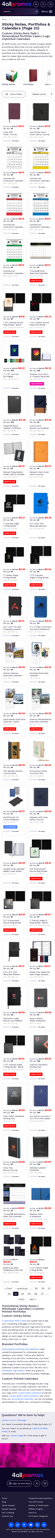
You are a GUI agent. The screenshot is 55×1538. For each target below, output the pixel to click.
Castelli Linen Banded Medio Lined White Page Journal (13, 870)
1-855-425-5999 (39, 1428)
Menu (44, 11)
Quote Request (8, 1505)
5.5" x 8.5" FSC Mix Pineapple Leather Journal (12, 628)
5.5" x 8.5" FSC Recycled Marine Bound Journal (38, 525)
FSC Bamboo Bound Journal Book (12, 772)
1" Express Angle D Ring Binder (11, 525)
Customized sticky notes (14, 1321)
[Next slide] (49, 74)
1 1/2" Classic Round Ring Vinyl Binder (39, 323)
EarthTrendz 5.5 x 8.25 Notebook (11, 818)
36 (35, 1293)
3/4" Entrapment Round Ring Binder (39, 870)
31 (49, 1288)
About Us (32, 1513)
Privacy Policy (29, 1529)
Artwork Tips (7, 1516)
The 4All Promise (36, 1502)
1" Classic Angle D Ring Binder (10, 576)
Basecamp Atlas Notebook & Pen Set (13, 1269)
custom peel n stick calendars (24, 1396)
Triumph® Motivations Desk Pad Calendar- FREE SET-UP (14, 1215)
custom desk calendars (29, 1393)
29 (36, 1288)
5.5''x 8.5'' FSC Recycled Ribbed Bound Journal (11, 973)
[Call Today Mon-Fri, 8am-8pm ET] (35, 4)
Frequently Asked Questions (40, 1498)
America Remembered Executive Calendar (40, 720)
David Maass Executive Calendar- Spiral (14, 720)
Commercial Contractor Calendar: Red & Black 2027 (13, 226)
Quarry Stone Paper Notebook (37, 1019)
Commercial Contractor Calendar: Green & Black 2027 (13, 272)
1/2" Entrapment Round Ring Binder (12, 921)
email (4, 1431)
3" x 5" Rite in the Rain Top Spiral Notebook (40, 628)
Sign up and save (21, 1483)
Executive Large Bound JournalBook (12, 1019)
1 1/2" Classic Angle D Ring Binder (39, 1269)
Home (4, 1498)
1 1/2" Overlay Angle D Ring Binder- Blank (13, 1066)
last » (33, 1299)
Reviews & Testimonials (39, 1505)
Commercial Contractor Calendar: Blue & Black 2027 (40, 226)
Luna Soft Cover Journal (10, 133)
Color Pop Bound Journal (10, 1169)
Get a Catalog (8, 1513)
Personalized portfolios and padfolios (20, 1349)
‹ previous (21, 1288)
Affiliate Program (36, 1509)
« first (8, 1288)
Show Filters (16, 94)
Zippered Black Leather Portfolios (12, 427)
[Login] (43, 4)
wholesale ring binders (13, 1370)
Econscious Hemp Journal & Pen (38, 772)
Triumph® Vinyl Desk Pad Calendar (39, 272)
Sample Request (9, 1509)
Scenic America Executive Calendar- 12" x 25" (13, 674)
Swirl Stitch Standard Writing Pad (13, 1117)
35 (29, 1293)
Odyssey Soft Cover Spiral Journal (39, 818)
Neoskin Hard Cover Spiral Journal (39, 473)
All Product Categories (38, 1516)
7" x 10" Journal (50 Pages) (11, 375)
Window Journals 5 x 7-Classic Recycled (39, 375)
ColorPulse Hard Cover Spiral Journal (40, 133)
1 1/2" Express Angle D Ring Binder (39, 576)
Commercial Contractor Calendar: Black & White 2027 (13, 179)
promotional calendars (23, 1399)
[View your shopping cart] (50, 4)
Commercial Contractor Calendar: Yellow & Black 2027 (40, 179)
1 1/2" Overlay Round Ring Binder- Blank (13, 323)
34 (22, 1293)
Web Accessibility (42, 1529)
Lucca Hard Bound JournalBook (39, 427)
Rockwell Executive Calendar (39, 674)
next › (22, 1299)
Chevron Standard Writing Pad (38, 1066)
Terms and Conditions (14, 1529)
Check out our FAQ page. (14, 1420)
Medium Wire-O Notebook (36, 1215)
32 (9, 1293)
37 (42, 1293)
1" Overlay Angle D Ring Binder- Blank (39, 921)
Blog (4, 1502)
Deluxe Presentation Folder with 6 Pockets (13, 473)
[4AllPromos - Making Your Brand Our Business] (16, 4)
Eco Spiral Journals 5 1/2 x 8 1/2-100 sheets (40, 1117)
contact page (16, 1435)
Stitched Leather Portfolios (38, 1169)
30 (42, 1288)
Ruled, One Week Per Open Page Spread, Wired (40, 973)
